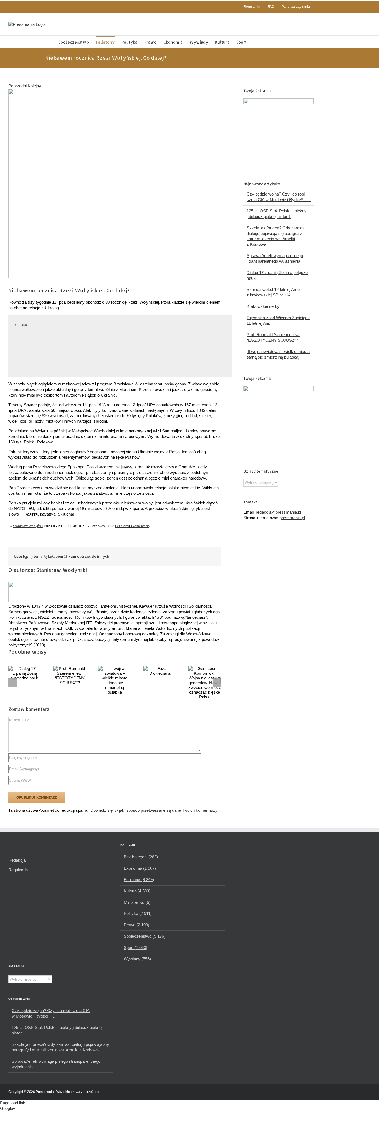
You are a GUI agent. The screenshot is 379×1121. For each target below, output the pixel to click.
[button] (255, 42)
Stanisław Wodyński (28, 526)
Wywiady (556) (137, 959)
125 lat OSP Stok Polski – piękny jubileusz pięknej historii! (57, 1030)
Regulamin (18, 870)
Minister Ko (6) (137, 902)
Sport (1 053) (135, 947)
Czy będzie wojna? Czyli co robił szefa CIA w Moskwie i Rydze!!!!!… (51, 1013)
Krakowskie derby (263, 306)
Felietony (122, 526)
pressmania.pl (292, 517)
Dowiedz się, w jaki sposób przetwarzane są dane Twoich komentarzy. (154, 810)
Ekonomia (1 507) (140, 868)
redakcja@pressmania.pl (278, 512)
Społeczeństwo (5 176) (144, 936)
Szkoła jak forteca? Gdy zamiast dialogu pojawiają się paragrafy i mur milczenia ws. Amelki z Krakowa (60, 1047)
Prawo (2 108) (136, 924)
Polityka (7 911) (138, 913)
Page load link (12, 1102)
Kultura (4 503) (137, 891)
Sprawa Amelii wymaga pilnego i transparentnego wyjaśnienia (56, 1064)
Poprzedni (17, 85)
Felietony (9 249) (139, 879)
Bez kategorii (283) (141, 856)
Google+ (8, 1108)
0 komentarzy (140, 526)
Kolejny (34, 85)
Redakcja (17, 860)
